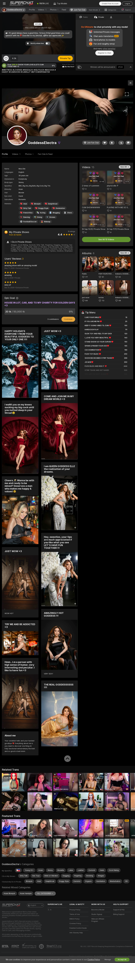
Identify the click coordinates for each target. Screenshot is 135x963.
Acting (42, 213)
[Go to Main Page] (21, 3)
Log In (127, 4)
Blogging (56, 213)
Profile (32, 10)
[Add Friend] (121, 143)
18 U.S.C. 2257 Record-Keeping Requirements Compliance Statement (106, 946)
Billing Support (118, 914)
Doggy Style (43, 208)
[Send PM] (128, 143)
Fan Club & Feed (45, 154)
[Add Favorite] (6, 58)
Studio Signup (96, 914)
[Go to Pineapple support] (41, 946)
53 (120, 277)
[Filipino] (18, 870)
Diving (39, 217)
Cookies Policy (75, 923)
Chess (69, 213)
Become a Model (97, 910)
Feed (64, 10)
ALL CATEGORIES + (45, 893)
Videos (42, 10)
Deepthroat (52, 204)
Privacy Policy (74, 910)
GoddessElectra (10, 864)
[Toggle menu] (4, 3)
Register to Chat (104, 53)
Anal (25, 204)
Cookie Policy (93, 960)
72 (103, 301)
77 (86, 277)
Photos (54, 10)
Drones (52, 217)
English (33, 905)
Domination (60, 208)
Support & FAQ (118, 910)
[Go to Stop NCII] (54, 946)
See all (123, 167)
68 (120, 301)
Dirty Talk (27, 208)
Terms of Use (74, 914)
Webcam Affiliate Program (97, 920)
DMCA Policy (74, 919)
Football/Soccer (30, 222)
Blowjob (37, 204)
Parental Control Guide (78, 928)
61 (103, 277)
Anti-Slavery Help (76, 933)
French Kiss (28, 213)
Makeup (47, 222)
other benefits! (109, 49)
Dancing (26, 217)
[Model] (130, 83)
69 (86, 301)
